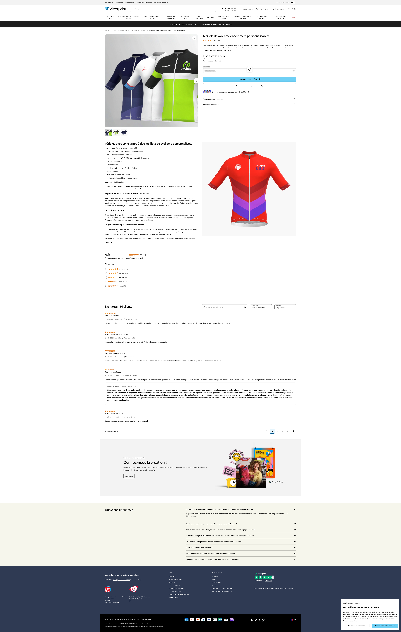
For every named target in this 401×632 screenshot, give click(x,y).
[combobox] (171, 9)
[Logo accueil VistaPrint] (116, 9)
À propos (215, 576)
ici (231, 24)
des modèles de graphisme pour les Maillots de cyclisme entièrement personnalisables (154, 238)
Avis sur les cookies (349, 621)
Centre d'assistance (175, 579)
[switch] (287, 2)
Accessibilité (173, 597)
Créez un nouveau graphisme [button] (248, 86)
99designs (119, 2)
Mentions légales (146, 619)
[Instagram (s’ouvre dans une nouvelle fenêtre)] (256, 620)
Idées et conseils (174, 585)
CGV (139, 619)
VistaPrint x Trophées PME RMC (222, 588)
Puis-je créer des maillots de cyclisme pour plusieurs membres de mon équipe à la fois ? (220, 530)
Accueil (107, 30)
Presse (214, 585)
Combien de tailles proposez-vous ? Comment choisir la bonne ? (211, 524)
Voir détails (228, 50)
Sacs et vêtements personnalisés (125, 30)
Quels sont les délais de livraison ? (199, 547)
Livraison (172, 582)
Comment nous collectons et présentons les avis (124, 258)
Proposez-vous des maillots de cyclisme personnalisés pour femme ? (213, 559)
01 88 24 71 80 (109, 619)
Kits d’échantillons (175, 591)
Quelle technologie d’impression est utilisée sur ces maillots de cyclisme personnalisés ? (220, 536)
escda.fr (116, 602)
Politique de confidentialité (128, 619)
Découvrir (129, 476)
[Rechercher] (214, 9)
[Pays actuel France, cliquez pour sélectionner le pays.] (293, 619)
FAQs (107, 242)
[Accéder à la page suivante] (293, 431)
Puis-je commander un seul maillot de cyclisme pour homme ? (210, 553)
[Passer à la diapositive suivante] (196, 80)
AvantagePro (129, 2)
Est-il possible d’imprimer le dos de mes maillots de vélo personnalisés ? (214, 542)
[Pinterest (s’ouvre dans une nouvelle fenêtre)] (263, 620)
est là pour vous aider (121, 580)
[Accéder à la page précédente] (266, 431)
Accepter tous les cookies (385, 626)
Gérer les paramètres (356, 626)
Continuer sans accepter (351, 603)
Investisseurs (216, 582)
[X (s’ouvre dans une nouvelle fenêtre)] (259, 620)
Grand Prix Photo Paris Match (222, 591)
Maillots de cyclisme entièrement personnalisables (167, 30)
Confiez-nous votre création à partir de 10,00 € (230, 92)
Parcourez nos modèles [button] (248, 79)
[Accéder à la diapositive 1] (108, 132)
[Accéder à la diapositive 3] (124, 132)
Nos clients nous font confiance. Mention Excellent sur (273, 588)
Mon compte (173, 576)
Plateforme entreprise (144, 2)
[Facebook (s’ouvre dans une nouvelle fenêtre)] (252, 620)
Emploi (214, 579)
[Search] (245, 307)
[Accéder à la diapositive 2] (116, 132)
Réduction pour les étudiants (179, 594)
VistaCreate (109, 2)
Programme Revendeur (177, 588)
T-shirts (143, 30)
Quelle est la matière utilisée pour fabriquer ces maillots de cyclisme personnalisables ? (220, 509)
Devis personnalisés (161, 2)
